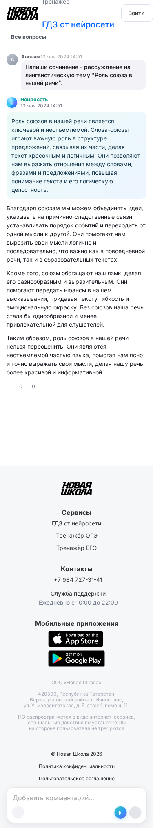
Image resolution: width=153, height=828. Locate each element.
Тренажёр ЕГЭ (76, 547)
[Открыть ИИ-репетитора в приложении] (120, 812)
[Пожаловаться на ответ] (50, 387)
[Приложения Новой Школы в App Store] (75, 639)
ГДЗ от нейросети (78, 24)
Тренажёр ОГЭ (77, 535)
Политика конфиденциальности (77, 766)
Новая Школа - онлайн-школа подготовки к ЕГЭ (22, 10)
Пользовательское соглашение (77, 778)
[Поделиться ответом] (42, 387)
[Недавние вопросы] (57, 37)
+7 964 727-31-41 (78, 579)
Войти (136, 12)
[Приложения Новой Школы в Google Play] (76, 658)
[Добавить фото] (18, 812)
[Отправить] (135, 812)
